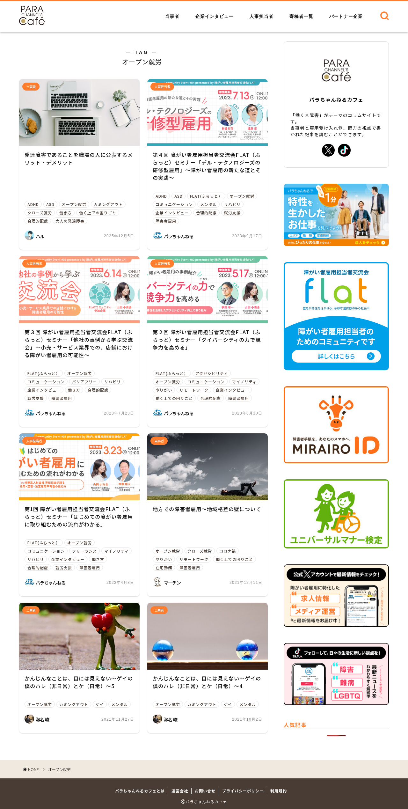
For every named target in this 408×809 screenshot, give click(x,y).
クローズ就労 (39, 212)
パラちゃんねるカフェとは (140, 790)
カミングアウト (108, 204)
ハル (40, 236)
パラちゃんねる (178, 236)
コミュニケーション (174, 204)
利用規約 (278, 790)
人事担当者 (261, 16)
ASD (50, 204)
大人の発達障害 (69, 221)
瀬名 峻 (42, 719)
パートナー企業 (346, 16)
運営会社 (179, 790)
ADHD (33, 204)
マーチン (172, 582)
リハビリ (232, 204)
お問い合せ (205, 790)
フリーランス (84, 551)
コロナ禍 (227, 551)
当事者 (172, 16)
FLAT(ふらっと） (206, 196)
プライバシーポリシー (243, 790)
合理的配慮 (37, 221)
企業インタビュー (214, 16)
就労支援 (232, 212)
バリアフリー (84, 381)
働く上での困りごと (97, 212)
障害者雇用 (166, 221)
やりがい (164, 390)
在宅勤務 (164, 567)
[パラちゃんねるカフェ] (32, 23)
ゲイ (100, 704)
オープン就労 (74, 204)
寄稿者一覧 (301, 16)
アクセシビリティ (211, 373)
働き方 (65, 212)
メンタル (208, 204)
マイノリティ (244, 381)
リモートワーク (193, 390)
